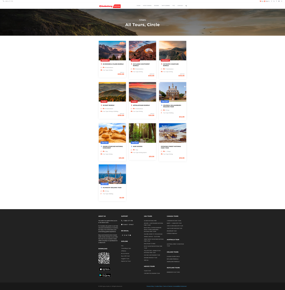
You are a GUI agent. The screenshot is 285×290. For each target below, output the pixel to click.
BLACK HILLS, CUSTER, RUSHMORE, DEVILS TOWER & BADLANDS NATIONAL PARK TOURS (152, 229)
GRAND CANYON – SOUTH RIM (152, 236)
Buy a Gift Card (125, 256)
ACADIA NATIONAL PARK (150, 220)
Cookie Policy (158, 286)
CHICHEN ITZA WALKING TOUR (152, 273)
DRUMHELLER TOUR (171, 231)
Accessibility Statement (180, 286)
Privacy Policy (150, 286)
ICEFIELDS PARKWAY (172, 233)
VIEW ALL (146, 260)
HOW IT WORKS (147, 5)
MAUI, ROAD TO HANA (149, 243)
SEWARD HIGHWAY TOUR (150, 257)
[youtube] (279, 1)
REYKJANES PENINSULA (172, 259)
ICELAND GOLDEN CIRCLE (173, 256)
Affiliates (123, 251)
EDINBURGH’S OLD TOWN (173, 272)
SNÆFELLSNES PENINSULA (173, 261)
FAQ (173, 5)
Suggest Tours (125, 258)
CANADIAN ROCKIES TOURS (174, 220)
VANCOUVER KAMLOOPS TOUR (175, 226)
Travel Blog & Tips (126, 248)
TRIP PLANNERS (166, 5)
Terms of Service (167, 286)
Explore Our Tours (126, 261)
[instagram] (281, 1)
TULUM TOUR (147, 270)
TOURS (138, 5)
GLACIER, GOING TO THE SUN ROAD (153, 234)
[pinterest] (276, 1)
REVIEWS (156, 5)
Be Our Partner (125, 253)
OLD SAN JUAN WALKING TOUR (152, 255)
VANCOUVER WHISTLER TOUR (174, 228)
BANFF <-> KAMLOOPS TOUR (174, 223)
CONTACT (180, 5)
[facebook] (271, 1)
